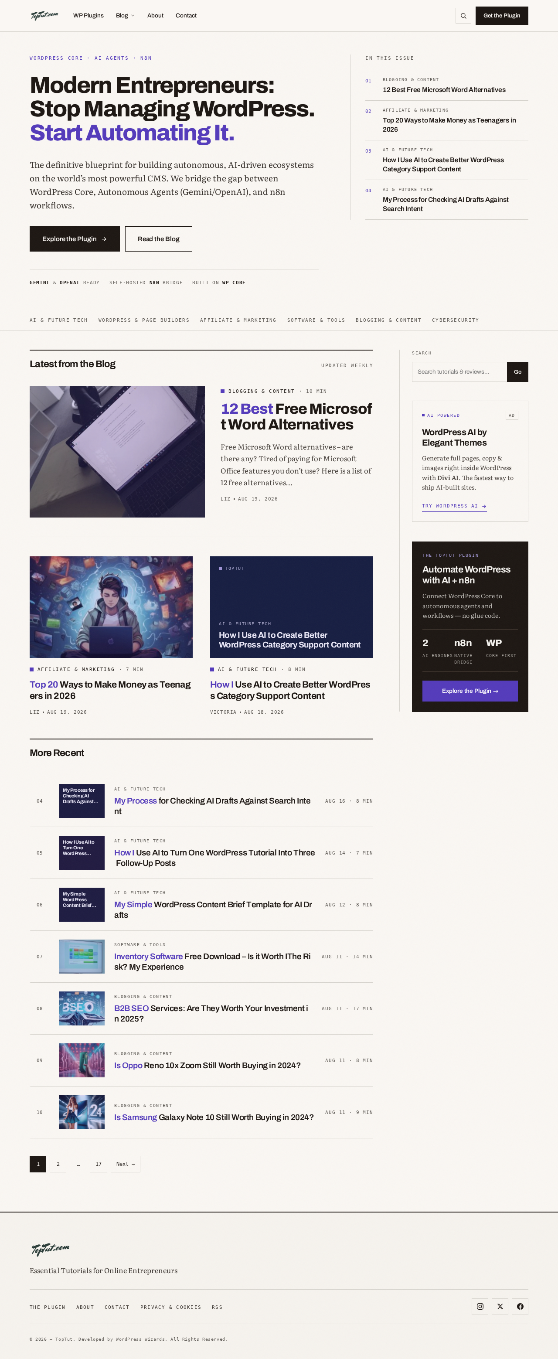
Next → (125, 1164)
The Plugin (48, 1307)
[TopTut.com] (44, 15)
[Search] (463, 16)
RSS (217, 1307)
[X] (500, 1306)
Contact (186, 15)
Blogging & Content (389, 320)
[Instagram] (480, 1306)
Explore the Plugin (69, 238)
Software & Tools (316, 320)
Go (517, 372)
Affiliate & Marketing (238, 320)
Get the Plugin (502, 16)
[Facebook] (520, 1306)
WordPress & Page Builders (144, 320)
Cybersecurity (456, 320)
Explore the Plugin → (470, 691)
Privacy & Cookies (170, 1307)
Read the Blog (159, 238)
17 (98, 1164)
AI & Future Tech (59, 320)
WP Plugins (88, 15)
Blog (122, 15)
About (155, 15)
